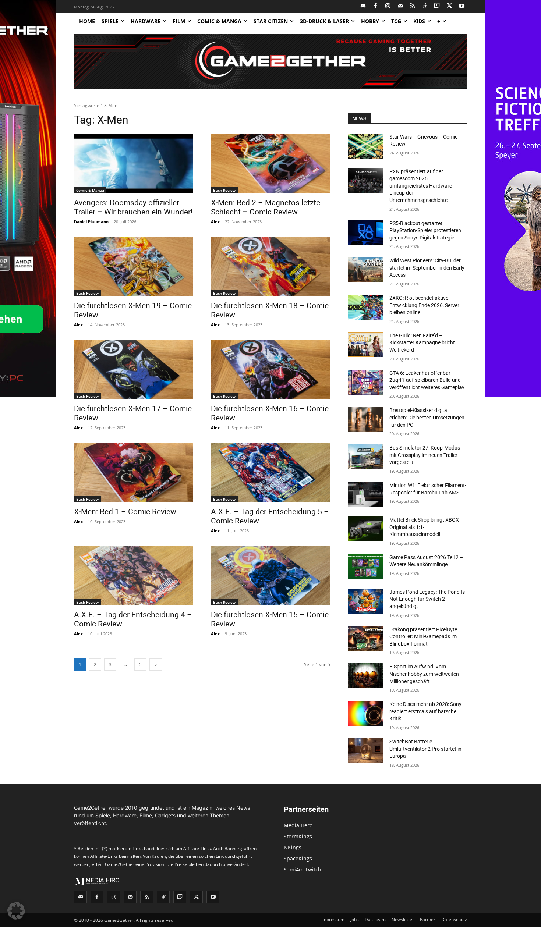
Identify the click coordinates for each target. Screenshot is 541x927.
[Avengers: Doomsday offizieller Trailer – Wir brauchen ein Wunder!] (133, 163)
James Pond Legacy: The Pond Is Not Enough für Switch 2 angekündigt (427, 599)
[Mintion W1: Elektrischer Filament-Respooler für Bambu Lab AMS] (365, 494)
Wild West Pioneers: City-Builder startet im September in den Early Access (426, 268)
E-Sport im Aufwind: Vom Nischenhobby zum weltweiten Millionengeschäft (424, 674)
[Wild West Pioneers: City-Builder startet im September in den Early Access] (365, 269)
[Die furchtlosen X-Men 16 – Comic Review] (270, 369)
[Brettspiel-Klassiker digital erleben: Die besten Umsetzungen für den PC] (365, 419)
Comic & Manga (90, 190)
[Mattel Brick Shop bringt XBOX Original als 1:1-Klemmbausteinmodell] (365, 528)
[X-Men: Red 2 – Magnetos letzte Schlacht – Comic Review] (270, 163)
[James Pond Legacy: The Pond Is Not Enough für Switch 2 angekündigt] (365, 601)
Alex (215, 221)
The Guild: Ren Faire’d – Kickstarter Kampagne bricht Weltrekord (422, 343)
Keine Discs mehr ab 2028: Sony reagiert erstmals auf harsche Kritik (425, 711)
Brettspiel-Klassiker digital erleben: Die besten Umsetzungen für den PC (426, 417)
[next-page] (155, 664)
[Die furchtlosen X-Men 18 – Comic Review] (270, 266)
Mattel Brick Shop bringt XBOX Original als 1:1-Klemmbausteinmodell (424, 527)
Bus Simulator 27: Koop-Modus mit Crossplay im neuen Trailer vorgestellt (424, 455)
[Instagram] (388, 6)
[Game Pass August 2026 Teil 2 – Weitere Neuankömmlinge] (365, 566)
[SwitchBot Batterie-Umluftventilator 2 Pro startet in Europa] (365, 750)
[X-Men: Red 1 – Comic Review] (133, 472)
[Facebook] (375, 6)
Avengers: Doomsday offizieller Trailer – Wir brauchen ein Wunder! (133, 207)
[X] (449, 6)
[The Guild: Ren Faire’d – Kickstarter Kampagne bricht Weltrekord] (365, 344)
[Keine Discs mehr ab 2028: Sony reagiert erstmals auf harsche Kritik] (365, 713)
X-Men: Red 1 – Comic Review (125, 511)
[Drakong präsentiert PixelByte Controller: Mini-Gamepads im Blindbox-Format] (365, 638)
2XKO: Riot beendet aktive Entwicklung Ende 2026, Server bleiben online (424, 305)
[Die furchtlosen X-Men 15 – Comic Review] (270, 575)
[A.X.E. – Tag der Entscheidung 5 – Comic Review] (270, 472)
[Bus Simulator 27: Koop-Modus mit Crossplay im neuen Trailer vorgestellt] (365, 456)
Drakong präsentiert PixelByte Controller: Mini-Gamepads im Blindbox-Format (423, 636)
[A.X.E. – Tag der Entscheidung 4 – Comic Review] (133, 575)
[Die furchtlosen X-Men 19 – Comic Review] (133, 266)
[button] (16, 911)
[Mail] (400, 6)
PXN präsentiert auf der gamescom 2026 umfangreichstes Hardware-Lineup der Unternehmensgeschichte (421, 185)
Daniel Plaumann (91, 221)
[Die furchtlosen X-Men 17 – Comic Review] (133, 369)
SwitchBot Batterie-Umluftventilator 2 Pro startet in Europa (425, 749)
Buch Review (224, 190)
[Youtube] (462, 6)
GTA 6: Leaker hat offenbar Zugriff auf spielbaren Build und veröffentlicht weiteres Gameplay (426, 380)
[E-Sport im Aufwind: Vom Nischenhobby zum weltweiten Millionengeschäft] (365, 675)
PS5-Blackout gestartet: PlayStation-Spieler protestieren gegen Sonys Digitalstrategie (425, 230)
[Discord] (363, 6)
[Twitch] (437, 6)
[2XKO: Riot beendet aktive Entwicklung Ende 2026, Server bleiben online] (365, 307)
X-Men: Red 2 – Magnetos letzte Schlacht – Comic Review (265, 207)
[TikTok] (425, 6)
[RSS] (412, 6)
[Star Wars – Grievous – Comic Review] (365, 146)
